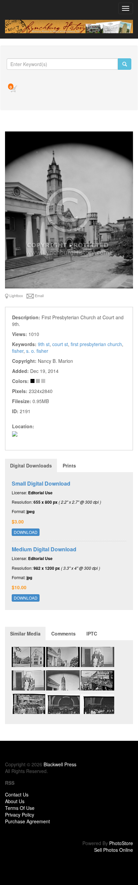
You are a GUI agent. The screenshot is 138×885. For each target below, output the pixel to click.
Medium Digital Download (44, 549)
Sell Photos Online (113, 849)
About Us (14, 801)
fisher (17, 350)
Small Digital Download (41, 483)
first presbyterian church (96, 344)
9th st (44, 344)
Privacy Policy (19, 814)
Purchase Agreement (27, 821)
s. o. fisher (37, 350)
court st (60, 344)
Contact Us (16, 794)
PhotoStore (121, 843)
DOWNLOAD (26, 532)
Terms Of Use (19, 808)
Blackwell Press (60, 764)
